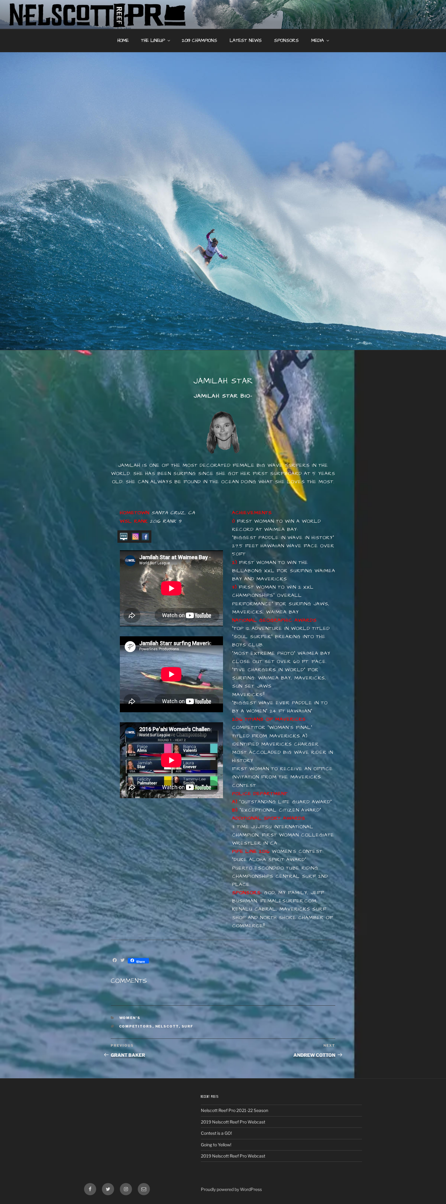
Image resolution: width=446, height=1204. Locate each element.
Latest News (246, 40)
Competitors (136, 1026)
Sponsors (286, 40)
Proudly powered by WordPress (231, 1189)
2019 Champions (199, 40)
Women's (130, 1018)
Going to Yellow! (216, 1144)
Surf (188, 1026)
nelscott (167, 1026)
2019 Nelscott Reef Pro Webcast (233, 1121)
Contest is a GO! (216, 1133)
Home (123, 40)
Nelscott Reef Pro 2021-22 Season (234, 1110)
